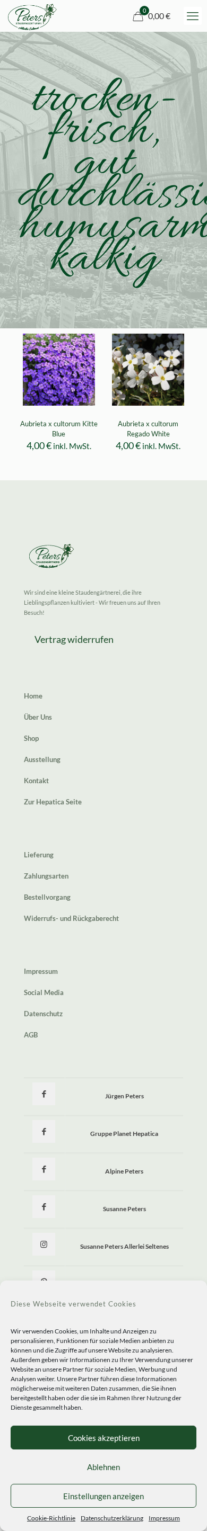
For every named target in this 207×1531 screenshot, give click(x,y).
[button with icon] (43, 1093)
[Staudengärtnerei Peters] (32, 16)
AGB (31, 1035)
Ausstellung (42, 759)
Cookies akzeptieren (104, 1438)
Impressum (164, 1518)
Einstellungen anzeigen (103, 1496)
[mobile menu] (193, 16)
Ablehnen (103, 1467)
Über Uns (38, 717)
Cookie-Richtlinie (51, 1518)
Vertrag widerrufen (74, 639)
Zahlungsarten (46, 876)
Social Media (44, 992)
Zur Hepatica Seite (53, 802)
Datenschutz (43, 1013)
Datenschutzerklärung (112, 1518)
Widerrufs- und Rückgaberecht (71, 918)
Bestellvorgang (47, 897)
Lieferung (39, 854)
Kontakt (36, 780)
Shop (31, 738)
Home (33, 696)
